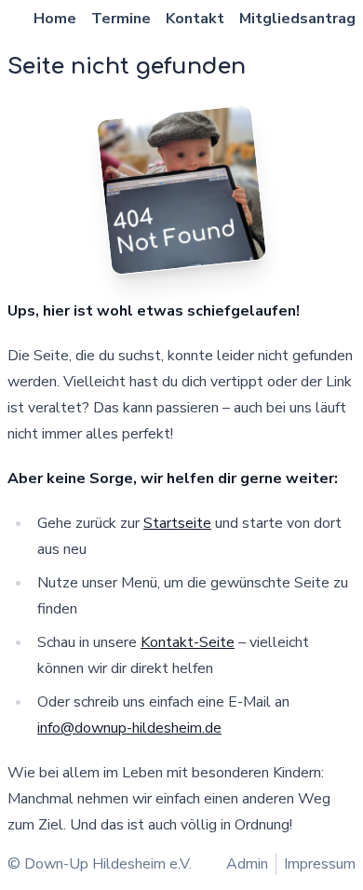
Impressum (320, 864)
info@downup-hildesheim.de (129, 728)
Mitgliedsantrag (297, 18)
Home (55, 18)
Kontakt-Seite (188, 642)
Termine (121, 18)
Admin (247, 864)
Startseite (177, 523)
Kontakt (195, 18)
